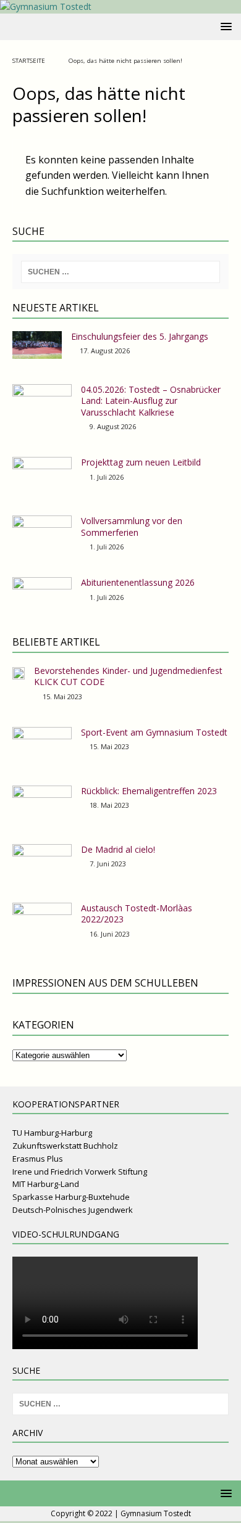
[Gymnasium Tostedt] (45, 6)
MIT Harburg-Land (45, 1183)
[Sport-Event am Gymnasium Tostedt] (42, 743)
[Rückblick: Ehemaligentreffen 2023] (42, 802)
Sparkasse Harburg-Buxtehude (71, 1196)
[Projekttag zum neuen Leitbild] (42, 473)
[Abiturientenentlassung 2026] (42, 593)
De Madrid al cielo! (118, 849)
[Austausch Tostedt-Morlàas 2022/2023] (42, 919)
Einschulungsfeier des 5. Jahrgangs (139, 336)
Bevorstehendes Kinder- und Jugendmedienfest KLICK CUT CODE (128, 676)
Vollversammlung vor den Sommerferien (131, 526)
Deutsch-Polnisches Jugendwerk (72, 1209)
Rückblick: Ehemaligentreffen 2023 (149, 791)
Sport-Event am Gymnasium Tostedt (154, 732)
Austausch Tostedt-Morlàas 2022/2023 (136, 913)
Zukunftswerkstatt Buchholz (65, 1145)
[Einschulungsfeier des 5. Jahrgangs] (37, 345)
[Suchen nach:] (120, 272)
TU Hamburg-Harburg (52, 1132)
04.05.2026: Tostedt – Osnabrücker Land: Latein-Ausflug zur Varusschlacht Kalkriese (151, 400)
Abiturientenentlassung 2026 (138, 582)
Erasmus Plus (37, 1158)
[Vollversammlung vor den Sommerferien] (42, 532)
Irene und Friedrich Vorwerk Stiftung (79, 1171)
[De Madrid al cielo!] (42, 860)
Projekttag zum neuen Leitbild (141, 462)
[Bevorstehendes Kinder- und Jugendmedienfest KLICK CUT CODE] (18, 672)
